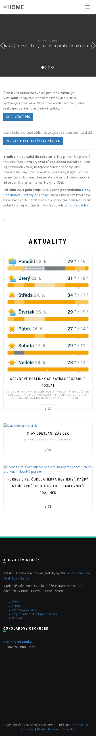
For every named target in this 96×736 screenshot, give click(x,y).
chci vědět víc (18, 117)
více (48, 409)
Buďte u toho (78, 205)
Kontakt (17, 618)
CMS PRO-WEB (82, 725)
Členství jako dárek (24, 610)
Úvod (15, 602)
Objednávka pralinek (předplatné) (34, 614)
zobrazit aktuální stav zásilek (33, 141)
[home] (13, 7)
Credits (28, 729)
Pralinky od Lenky (35, 195)
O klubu (17, 606)
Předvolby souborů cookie (56, 729)
